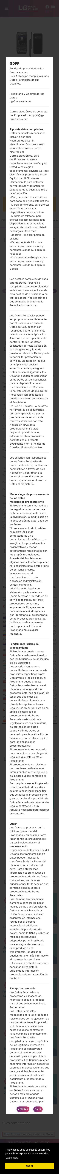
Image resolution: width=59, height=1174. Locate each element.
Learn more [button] (12, 1157)
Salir (38, 1109)
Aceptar (23, 1109)
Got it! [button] (29, 1166)
